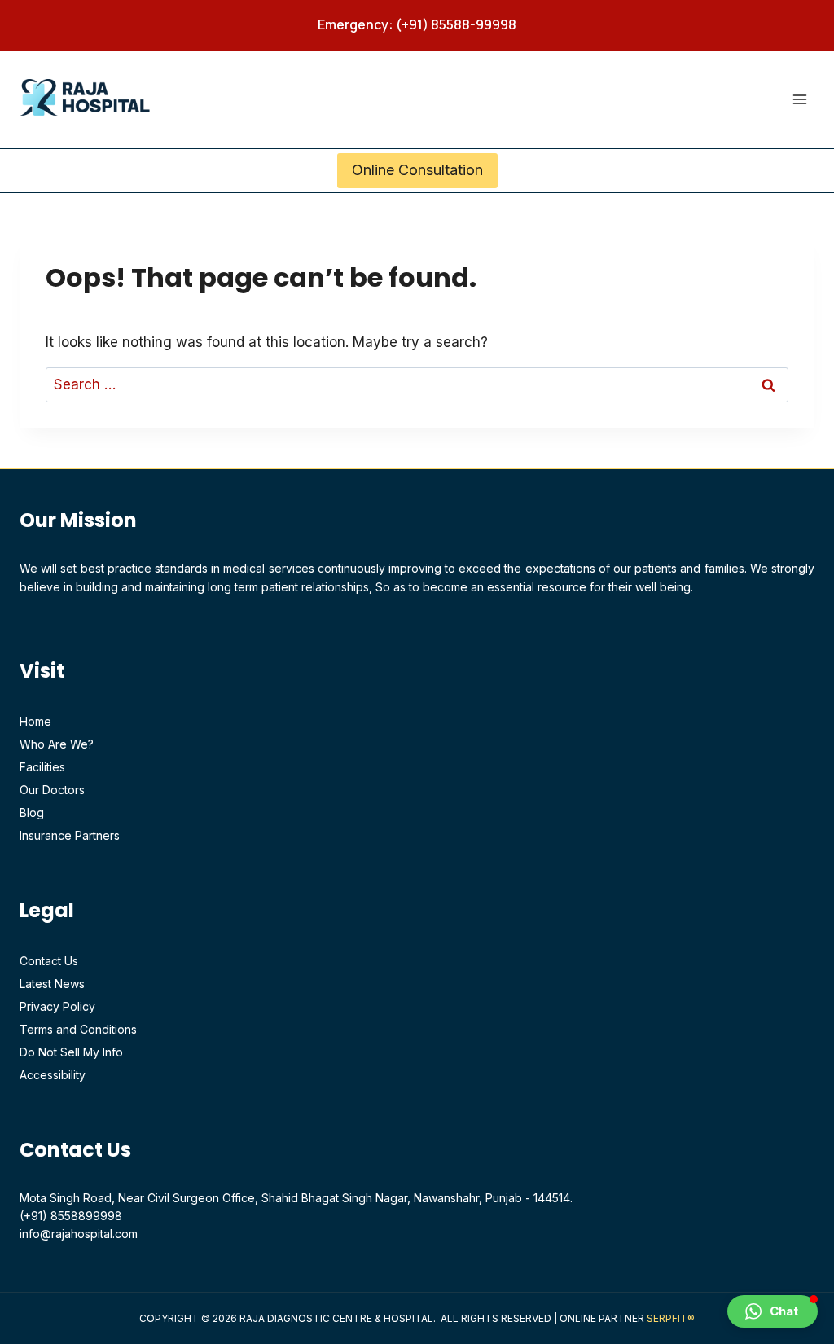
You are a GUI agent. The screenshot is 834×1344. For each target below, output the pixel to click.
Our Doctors (52, 790)
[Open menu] (799, 99)
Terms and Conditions (78, 1029)
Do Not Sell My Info (71, 1052)
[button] (772, 1311)
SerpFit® (671, 1318)
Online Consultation (417, 169)
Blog (32, 812)
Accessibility (53, 1075)
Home (35, 721)
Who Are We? (57, 744)
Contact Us (49, 961)
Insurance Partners (70, 835)
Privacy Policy (57, 1006)
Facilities (42, 767)
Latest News (52, 983)
